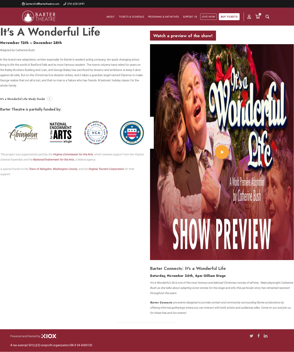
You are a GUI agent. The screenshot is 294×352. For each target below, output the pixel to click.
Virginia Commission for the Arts (73, 154)
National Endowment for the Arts (53, 159)
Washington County (65, 169)
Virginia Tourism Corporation (106, 169)
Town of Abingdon (40, 169)
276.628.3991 (76, 4)
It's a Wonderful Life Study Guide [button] (22, 99)
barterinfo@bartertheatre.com (42, 4)
